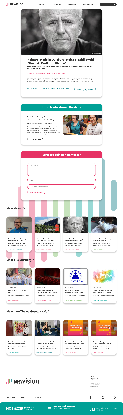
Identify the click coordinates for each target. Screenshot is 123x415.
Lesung (39, 88)
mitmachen (72, 5)
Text (31, 88)
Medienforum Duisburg (40, 73)
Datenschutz (10, 397)
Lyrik (28, 88)
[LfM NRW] (61, 408)
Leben (62, 88)
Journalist (43, 88)
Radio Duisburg (33, 128)
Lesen (34, 88)
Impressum (39, 397)
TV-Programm (56, 5)
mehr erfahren (88, 5)
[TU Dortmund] (103, 408)
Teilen (80, 89)
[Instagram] (103, 397)
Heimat (57, 80)
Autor (55, 88)
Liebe (58, 88)
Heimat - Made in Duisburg (38, 80)
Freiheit (29, 90)
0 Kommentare (61, 73)
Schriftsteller (50, 88)
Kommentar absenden (36, 192)
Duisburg (49, 73)
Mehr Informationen (35, 139)
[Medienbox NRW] (20, 408)
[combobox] (108, 4)
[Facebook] (90, 397)
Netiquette (25, 397)
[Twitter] (115, 397)
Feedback (90, 89)
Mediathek (41, 5)
